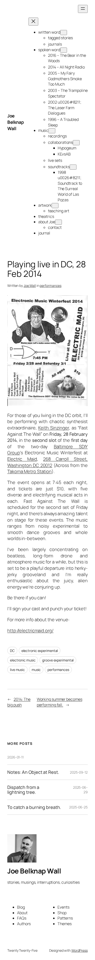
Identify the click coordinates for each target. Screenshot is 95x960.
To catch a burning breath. (34, 807)
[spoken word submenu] (63, 50)
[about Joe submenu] (58, 222)
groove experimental (58, 660)
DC (12, 650)
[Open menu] (83, 9)
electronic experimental (39, 650)
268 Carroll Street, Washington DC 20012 (47, 462)
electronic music (22, 660)
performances (50, 285)
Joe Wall (30, 285)
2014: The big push (18, 702)
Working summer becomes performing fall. (59, 702)
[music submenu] (51, 130)
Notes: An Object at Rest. (33, 772)
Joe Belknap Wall (15, 122)
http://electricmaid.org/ (30, 630)
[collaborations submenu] (76, 142)
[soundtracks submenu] (73, 167)
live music (17, 669)
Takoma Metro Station (29, 471)
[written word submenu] (63, 32)
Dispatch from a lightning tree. (23, 790)
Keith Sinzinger (53, 428)
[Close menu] (33, 22)
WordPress (79, 950)
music (36, 669)
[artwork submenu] (55, 205)
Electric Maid (22, 459)
